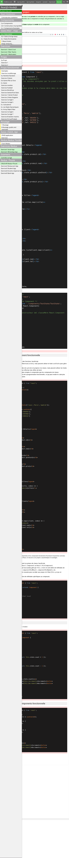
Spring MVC (21, 2)
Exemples (5, 71)
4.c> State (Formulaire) (8, 39)
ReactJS (59, 2)
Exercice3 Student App (8, 168)
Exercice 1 (4, 63)
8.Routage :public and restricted (9, 128)
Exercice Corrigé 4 (7, 100)
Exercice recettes (7, 85)
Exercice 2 (4, 65)
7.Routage (5, 125)
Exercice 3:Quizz (6, 78)
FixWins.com (8, 2)
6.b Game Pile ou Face (8, 80)
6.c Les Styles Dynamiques (10, 107)
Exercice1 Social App (7, 149)
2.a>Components (7, 23)
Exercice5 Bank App (7, 173)
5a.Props (4, 60)
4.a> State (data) (6, 34)
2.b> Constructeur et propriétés (11, 26)
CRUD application (7, 135)
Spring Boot (30, 2)
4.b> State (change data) (9, 36)
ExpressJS (52, 2)
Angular (38, 2)
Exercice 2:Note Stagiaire (9, 97)
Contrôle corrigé (6, 158)
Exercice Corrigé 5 (7, 102)
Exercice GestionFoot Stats (10, 93)
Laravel (45, 2)
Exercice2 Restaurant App (9, 166)
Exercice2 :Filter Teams (8, 52)
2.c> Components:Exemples (10, 28)
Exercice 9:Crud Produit (9, 119)
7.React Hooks (6, 41)
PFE (64, 2)
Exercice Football (6, 88)
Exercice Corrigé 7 (7, 114)
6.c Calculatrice (6, 105)
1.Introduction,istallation (9, 17)
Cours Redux (6, 144)
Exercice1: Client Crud (8, 49)
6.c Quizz (4, 83)
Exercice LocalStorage (9, 73)
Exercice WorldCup (7, 90)
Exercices (5, 138)
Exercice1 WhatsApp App (9, 152)
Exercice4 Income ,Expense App (11, 171)
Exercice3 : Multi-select (8, 54)
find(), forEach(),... (7, 44)
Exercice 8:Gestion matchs (10, 117)
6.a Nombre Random (8, 76)
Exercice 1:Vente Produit (9, 95)
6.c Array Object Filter (8, 109)
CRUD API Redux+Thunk (9, 164)
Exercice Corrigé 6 (7, 112)
